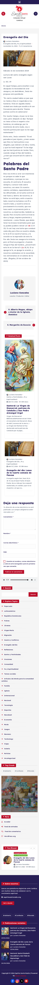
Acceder (7, 822)
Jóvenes (7, 625)
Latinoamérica (9, 611)
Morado (31, 771)
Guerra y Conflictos (11, 640)
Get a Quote (7, 903)
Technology (8, 739)
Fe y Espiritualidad (24, 44)
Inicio (3, 26)
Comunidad (8, 664)
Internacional (9, 696)
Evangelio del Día (9, 44)
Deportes (7, 710)
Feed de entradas (11, 827)
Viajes (6, 744)
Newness (7, 734)
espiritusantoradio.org (12, 897)
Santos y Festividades (15, 397)
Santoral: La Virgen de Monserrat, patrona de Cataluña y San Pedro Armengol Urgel (23, 930)
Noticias (7, 753)
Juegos (7, 729)
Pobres (7, 621)
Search (8, 588)
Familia (7, 686)
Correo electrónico (10, 543)
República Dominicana (12, 616)
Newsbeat (8, 715)
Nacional (7, 700)
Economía (8, 720)
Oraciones (8, 659)
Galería (7, 749)
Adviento (7, 771)
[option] (19, 860)
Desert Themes (20, 976)
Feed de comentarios (13, 831)
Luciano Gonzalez (12, 41)
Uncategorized (9, 758)
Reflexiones (8, 650)
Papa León (8, 606)
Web (5, 552)
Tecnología (8, 705)
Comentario (8, 517)
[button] (31, 848)
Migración (8, 635)
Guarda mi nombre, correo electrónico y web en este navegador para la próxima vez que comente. (19, 563)
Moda (6, 724)
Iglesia (7, 691)
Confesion (19, 771)
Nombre (6, 533)
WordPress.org (10, 836)
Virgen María (9, 630)
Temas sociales (10, 674)
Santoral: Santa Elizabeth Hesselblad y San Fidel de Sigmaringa (20, 955)
